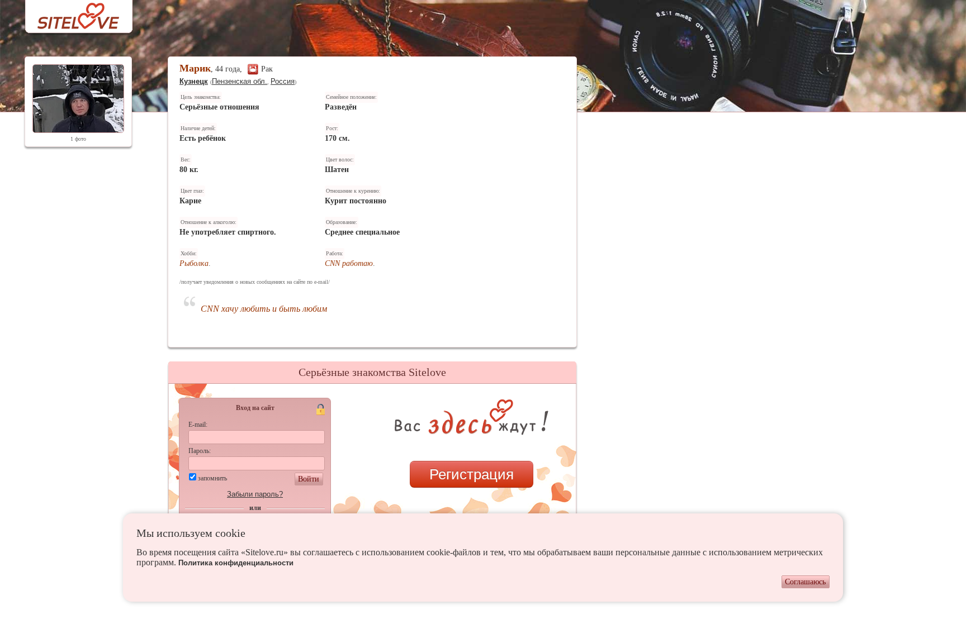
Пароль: (199, 451)
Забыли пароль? (255, 494)
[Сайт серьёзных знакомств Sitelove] (69, 13)
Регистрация (471, 474)
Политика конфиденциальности (235, 563)
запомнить (212, 478)
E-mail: (197, 424)
